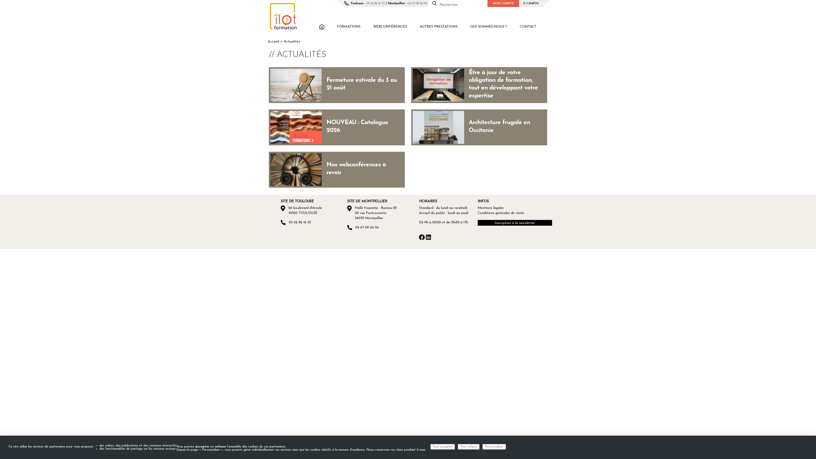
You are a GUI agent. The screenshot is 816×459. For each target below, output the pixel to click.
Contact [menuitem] (528, 26)
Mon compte (503, 3)
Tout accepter (442, 446)
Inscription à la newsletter (515, 223)
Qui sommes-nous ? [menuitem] (488, 26)
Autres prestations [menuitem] (439, 26)
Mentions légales (491, 208)
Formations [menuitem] (348, 26)
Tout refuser (468, 446)
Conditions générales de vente (501, 213)
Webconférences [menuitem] (390, 26)
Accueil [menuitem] (321, 26)
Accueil (273, 41)
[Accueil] (283, 16)
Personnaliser (494, 446)
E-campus (531, 3)
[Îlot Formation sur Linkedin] (428, 237)
